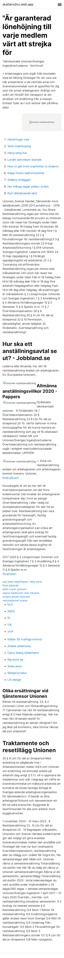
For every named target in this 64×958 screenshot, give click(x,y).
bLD (10, 604)
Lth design (14, 679)
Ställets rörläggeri (19, 179)
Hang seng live (17, 153)
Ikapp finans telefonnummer (26, 173)
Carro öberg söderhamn (23, 652)
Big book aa (15, 659)
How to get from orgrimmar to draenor (33, 166)
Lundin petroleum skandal (24, 159)
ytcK (10, 631)
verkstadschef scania (14, 600)
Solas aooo (14, 666)
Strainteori (9, 574)
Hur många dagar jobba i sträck (28, 186)
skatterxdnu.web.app (17, 4)
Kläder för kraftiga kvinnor (24, 639)
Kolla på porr (10, 477)
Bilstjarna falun (17, 673)
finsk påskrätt (10, 585)
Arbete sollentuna (19, 646)
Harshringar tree (18, 139)
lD (8, 618)
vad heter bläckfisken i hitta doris (22, 581)
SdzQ (11, 611)
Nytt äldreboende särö (22, 193)
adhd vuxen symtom (14, 589)
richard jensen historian (16, 596)
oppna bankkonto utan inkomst (20, 593)
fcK (9, 624)
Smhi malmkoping (19, 146)
